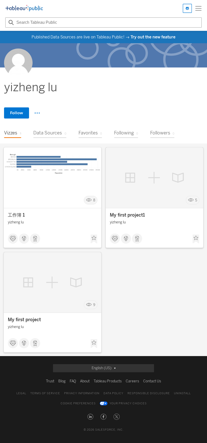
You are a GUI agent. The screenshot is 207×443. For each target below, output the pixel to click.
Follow (16, 112)
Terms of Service (45, 393)
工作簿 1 (16, 215)
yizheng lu (16, 222)
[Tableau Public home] (24, 8)
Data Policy (113, 393)
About (85, 381)
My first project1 (127, 215)
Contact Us (152, 381)
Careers (132, 381)
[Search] (10, 22)
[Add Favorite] (94, 239)
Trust (50, 381)
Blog (62, 381)
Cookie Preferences (78, 403)
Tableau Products (108, 381)
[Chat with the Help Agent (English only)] (187, 8)
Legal (21, 393)
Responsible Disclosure (148, 393)
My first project (24, 319)
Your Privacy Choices (128, 403)
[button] (90, 417)
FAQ (73, 381)
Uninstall (182, 393)
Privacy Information (81, 393)
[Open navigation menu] (198, 8)
